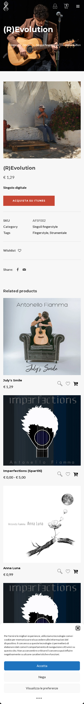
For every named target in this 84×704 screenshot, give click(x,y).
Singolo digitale (15, 187)
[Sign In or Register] (55, 6)
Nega (42, 677)
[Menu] (78, 6)
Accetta (42, 666)
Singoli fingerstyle (45, 226)
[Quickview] (59, 384)
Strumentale (58, 233)
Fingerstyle (40, 233)
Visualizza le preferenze (42, 688)
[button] (78, 628)
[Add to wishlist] (19, 251)
